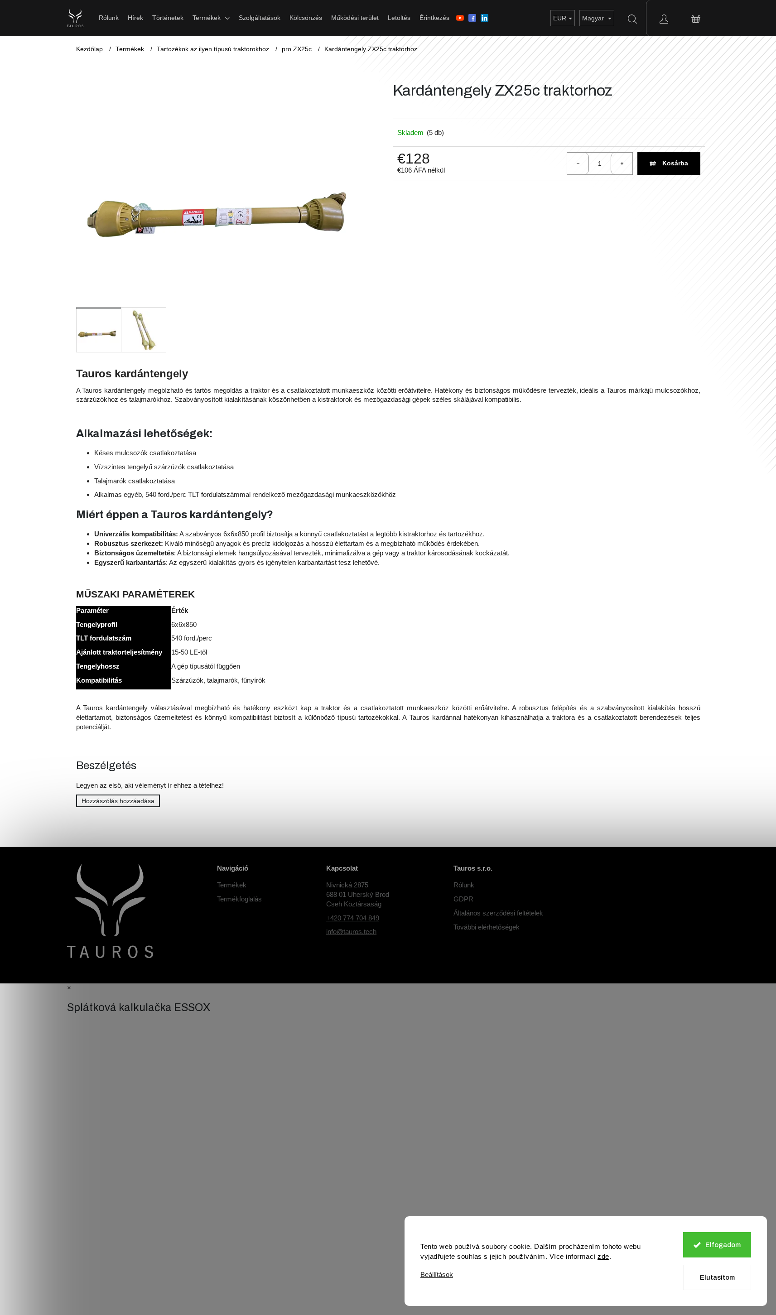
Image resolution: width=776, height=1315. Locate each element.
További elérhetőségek (486, 927)
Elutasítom (717, 1277)
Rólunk (463, 885)
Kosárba (675, 163)
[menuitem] (108, 17)
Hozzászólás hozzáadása (118, 800)
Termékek (231, 885)
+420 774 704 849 (352, 918)
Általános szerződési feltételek (498, 913)
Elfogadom (723, 1244)
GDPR (463, 899)
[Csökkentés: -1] (578, 163)
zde (603, 1256)
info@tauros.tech (351, 931)
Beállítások (436, 1274)
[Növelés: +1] (621, 163)
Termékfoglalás (239, 899)
